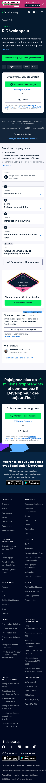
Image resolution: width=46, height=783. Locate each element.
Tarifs (4, 553)
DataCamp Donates (33, 576)
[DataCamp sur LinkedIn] (19, 746)
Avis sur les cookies (33, 765)
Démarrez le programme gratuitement (23, 58)
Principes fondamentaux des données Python (32, 643)
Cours (27, 516)
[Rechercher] (29, 12)
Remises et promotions (34, 553)
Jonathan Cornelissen (20, 350)
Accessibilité (6, 775)
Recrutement (7, 513)
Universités (29, 572)
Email (25, 99)
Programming (30, 600)
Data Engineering (32, 596)
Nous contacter (8, 531)
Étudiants (29, 549)
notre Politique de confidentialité (29, 107)
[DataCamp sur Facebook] (3, 746)
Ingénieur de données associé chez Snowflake (10, 716)
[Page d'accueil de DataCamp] (10, 12)
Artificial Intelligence (10, 600)
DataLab (28, 534)
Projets (28, 525)
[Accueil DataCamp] (19, 742)
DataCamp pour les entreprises (23, 329)
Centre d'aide (7, 526)
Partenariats (7, 522)
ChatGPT (5, 613)
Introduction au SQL (10, 628)
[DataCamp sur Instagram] (34, 746)
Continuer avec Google (25, 84)
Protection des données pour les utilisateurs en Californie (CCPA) (24, 770)
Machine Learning (32, 591)
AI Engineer (29, 695)
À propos (5, 504)
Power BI (5, 605)
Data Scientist (30, 691)
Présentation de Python (11, 624)
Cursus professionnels (34, 504)
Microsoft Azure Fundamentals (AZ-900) (33, 661)
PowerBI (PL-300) (32, 700)
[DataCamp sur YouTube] (27, 746)
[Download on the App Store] (14, 482)
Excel (4, 609)
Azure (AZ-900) (31, 704)
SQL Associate (31, 686)
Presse (4, 509)
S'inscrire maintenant (23, 303)
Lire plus (5, 49)
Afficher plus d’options (22, 90)
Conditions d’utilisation (30, 775)
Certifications (30, 520)
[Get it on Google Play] (32, 482)
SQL (3, 596)
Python (5, 587)
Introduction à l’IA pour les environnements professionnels (11, 655)
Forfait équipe (7, 558)
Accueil (5, 20)
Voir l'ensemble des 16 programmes (23, 262)
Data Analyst (30, 682)
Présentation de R (9, 633)
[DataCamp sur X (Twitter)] (11, 746)
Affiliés (4, 517)
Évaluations (29, 529)
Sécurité (16, 775)
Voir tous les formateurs (17, 358)
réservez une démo (12, 336)
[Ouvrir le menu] (42, 12)
